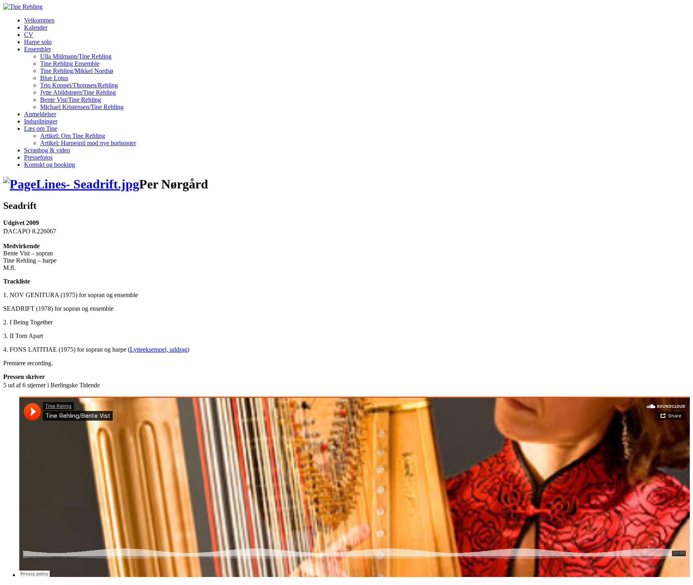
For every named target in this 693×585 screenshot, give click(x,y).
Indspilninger (40, 121)
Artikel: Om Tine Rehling (72, 135)
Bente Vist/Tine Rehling (70, 99)
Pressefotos (38, 157)
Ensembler (37, 49)
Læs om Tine (40, 128)
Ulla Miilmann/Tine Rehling (75, 56)
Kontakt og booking (49, 164)
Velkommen (39, 20)
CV (28, 34)
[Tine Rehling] (23, 6)
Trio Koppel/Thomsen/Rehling (79, 85)
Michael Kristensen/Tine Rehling (82, 106)
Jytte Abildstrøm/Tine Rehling (78, 92)
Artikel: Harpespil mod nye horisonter (88, 143)
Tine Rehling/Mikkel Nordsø (76, 70)
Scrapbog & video (47, 150)
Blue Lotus (54, 78)
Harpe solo (38, 41)
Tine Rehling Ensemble (69, 63)
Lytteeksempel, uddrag (158, 349)
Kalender (35, 27)
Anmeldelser (40, 114)
